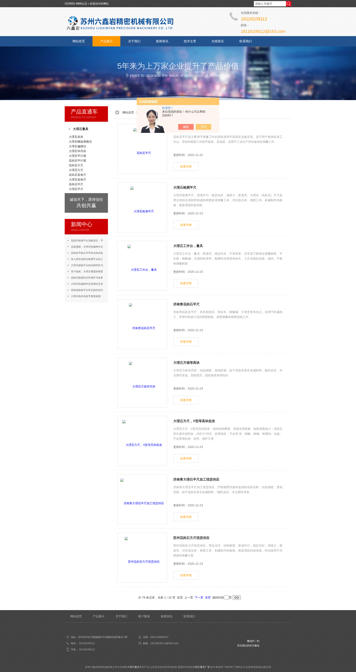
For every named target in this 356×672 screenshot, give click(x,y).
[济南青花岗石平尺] (142, 324)
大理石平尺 (76, 189)
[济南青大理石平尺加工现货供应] (142, 499)
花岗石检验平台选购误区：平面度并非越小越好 (85, 241)
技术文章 (190, 41)
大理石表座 (76, 136)
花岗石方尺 (76, 165)
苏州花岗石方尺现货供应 (191, 538)
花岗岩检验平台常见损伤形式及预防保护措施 (85, 291)
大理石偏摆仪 (77, 146)
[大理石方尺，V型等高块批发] (142, 441)
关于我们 (134, 41)
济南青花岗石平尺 (186, 304)
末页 (208, 597)
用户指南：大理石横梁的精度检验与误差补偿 (85, 272)
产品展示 (106, 41)
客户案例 (144, 616)
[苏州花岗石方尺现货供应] (142, 557)
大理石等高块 (77, 151)
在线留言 (218, 41)
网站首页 (79, 41)
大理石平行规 (77, 155)
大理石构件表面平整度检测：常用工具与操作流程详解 (85, 297)
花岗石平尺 (76, 184)
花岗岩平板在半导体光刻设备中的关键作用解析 (85, 254)
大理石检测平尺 (184, 187)
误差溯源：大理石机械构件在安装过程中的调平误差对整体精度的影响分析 (86, 247)
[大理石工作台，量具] (142, 265)
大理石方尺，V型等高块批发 (194, 421)
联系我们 (245, 41)
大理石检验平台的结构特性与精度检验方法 (85, 266)
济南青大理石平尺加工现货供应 (196, 479)
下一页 (199, 597)
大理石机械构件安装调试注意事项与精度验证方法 (85, 284)
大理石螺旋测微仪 (80, 141)
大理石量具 (80, 129)
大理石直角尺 (77, 179)
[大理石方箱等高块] (142, 382)
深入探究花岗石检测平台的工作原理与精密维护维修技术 (85, 260)
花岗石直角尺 (77, 174)
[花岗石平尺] (142, 149)
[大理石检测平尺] (142, 207)
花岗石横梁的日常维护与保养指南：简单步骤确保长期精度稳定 (86, 278)
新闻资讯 (162, 41)
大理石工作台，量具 (188, 246)
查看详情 (186, 166)
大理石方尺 (76, 170)
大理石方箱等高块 (186, 362)
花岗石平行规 (77, 160)
